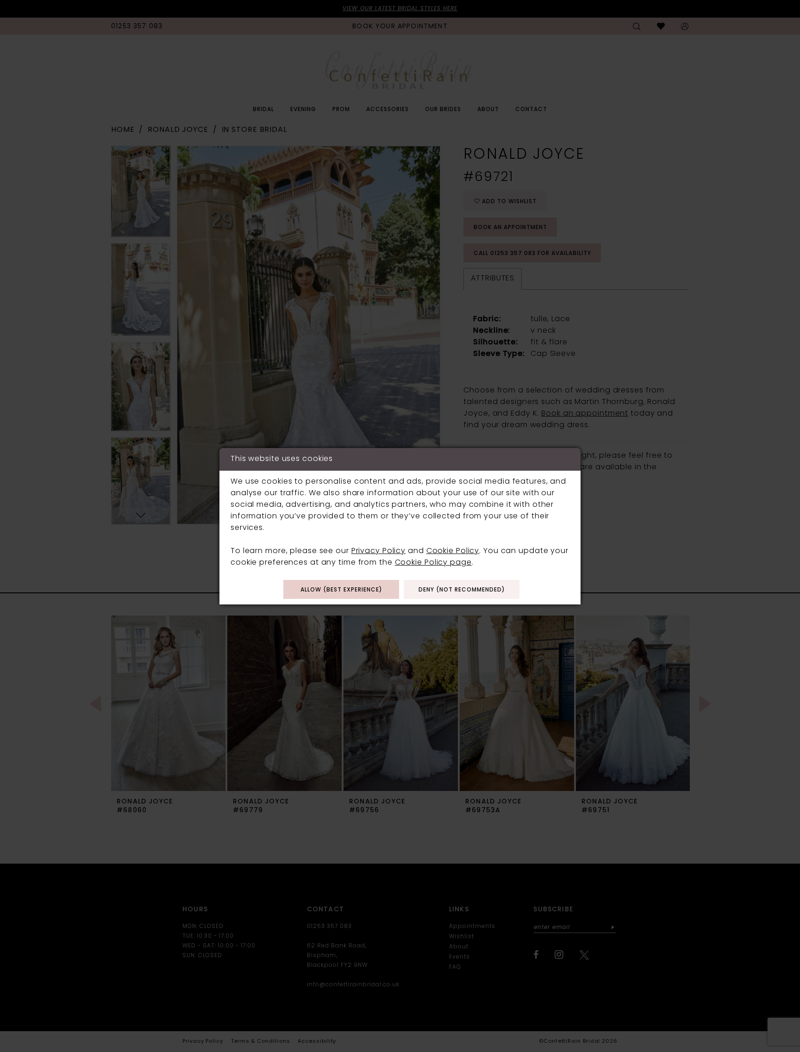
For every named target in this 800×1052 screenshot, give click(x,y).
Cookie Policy (453, 551)
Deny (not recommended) (462, 590)
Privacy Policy (378, 551)
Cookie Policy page (433, 562)
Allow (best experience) (341, 590)
